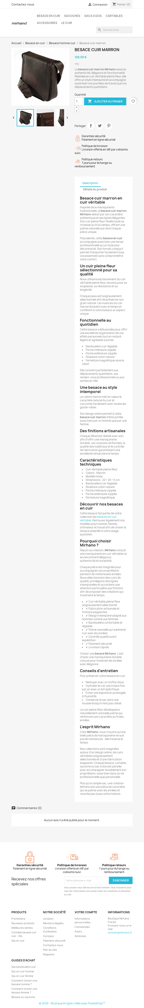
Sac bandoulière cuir (23, 966)
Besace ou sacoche (23, 997)
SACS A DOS (93, 16)
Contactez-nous (22, 4)
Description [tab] (90, 183)
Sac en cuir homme (22, 971)
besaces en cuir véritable (98, 518)
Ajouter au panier (105, 101)
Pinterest (108, 125)
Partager (90, 125)
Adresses (80, 936)
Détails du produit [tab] (95, 189)
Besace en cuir (48, 16)
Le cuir (66, 23)
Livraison (48, 918)
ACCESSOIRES (47, 23)
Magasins (48, 954)
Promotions (18, 918)
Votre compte (86, 912)
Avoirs (78, 931)
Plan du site (50, 949)
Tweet (99, 125)
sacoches (72, 16)
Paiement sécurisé (54, 940)
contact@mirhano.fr (120, 932)
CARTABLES (114, 16)
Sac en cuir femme (22, 976)
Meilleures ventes (22, 927)
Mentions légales (53, 923)
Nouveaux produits (22, 923)
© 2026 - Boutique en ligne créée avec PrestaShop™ (72, 1003)
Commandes (82, 927)
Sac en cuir (18, 940)
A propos (48, 936)
